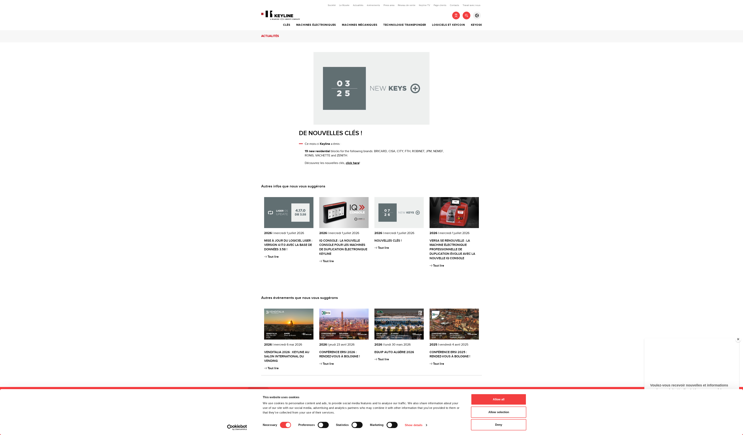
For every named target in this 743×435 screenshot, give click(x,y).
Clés (286, 25)
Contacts (454, 5)
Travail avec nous (471, 5)
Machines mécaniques (359, 25)
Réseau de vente (406, 5)
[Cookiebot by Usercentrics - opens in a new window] (237, 427)
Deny (498, 424)
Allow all (498, 399)
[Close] (738, 339)
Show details (413, 425)
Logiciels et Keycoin (448, 25)
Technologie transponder (404, 25)
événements (373, 5)
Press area (388, 5)
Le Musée (344, 5)
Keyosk (476, 25)
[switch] (323, 425)
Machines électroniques (316, 25)
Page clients (440, 5)
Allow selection (498, 412)
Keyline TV (424, 5)
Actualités (358, 5)
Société (332, 5)
